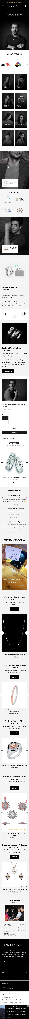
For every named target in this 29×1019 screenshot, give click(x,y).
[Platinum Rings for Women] (8, 138)
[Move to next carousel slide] (27, 462)
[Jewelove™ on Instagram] (7, 984)
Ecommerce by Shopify (9, 988)
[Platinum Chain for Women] (8, 119)
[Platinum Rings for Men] (8, 101)
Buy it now (14, 432)
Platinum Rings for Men (21, 999)
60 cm (5, 422)
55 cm (17, 418)
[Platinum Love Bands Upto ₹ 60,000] (21, 101)
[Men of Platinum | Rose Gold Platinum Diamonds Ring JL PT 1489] (14, 750)
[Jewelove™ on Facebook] (3, 984)
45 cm (5, 418)
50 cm (11, 418)
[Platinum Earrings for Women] (21, 138)
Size (2, 414)
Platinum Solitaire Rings (7, 1007)
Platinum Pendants (15, 1010)
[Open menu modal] (3, 6)
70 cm (17, 422)
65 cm (11, 422)
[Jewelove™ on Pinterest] (5, 984)
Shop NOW (14, 609)
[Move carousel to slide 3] (14, 48)
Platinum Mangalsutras (7, 1015)
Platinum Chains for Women (8, 1005)
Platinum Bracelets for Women (8, 999)
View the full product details (8, 438)
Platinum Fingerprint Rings (18, 1007)
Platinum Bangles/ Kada (18, 1015)
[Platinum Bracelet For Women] (21, 119)
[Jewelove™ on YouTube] (9, 984)
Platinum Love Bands (19, 1005)
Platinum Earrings (6, 1010)
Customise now (8, 371)
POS (2, 988)
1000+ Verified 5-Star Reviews (14, 2)
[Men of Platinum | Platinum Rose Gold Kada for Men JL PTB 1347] (14, 695)
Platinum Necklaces (6, 1012)
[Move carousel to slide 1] (12, 48)
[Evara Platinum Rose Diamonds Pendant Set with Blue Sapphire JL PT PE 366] (14, 874)
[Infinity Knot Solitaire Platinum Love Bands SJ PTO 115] (14, 462)
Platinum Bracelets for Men (7, 997)
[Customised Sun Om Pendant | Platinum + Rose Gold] (14, 812)
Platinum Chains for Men (19, 1002)
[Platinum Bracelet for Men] (21, 82)
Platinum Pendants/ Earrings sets (18, 1012)
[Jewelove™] (14, 6)
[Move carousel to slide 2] (13, 48)
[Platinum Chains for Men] (8, 82)
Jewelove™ (10, 987)
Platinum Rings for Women (7, 1002)
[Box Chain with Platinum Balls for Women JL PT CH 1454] (14, 633)
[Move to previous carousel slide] (2, 462)
